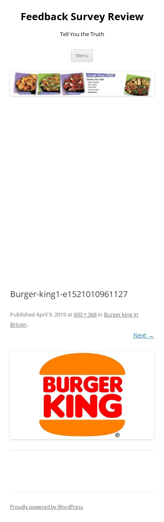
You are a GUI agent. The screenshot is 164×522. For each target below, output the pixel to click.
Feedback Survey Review (82, 16)
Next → (143, 335)
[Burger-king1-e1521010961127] (82, 395)
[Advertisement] (82, 193)
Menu (82, 55)
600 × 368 (85, 314)
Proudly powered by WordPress (46, 506)
